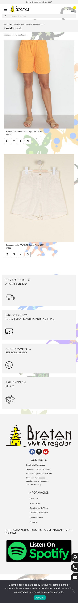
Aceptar (40, 597)
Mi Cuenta (34, 499)
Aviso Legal (35, 503)
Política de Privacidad (39, 513)
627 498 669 (45, 469)
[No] (73, 591)
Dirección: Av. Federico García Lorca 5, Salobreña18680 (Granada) (37, 481)
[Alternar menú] (5, 10)
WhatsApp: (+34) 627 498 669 (39, 473)
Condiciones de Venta (39, 508)
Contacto (33, 522)
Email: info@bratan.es (35, 465)
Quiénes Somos (36, 517)
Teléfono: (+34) (33, 469)
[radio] (7, 141)
